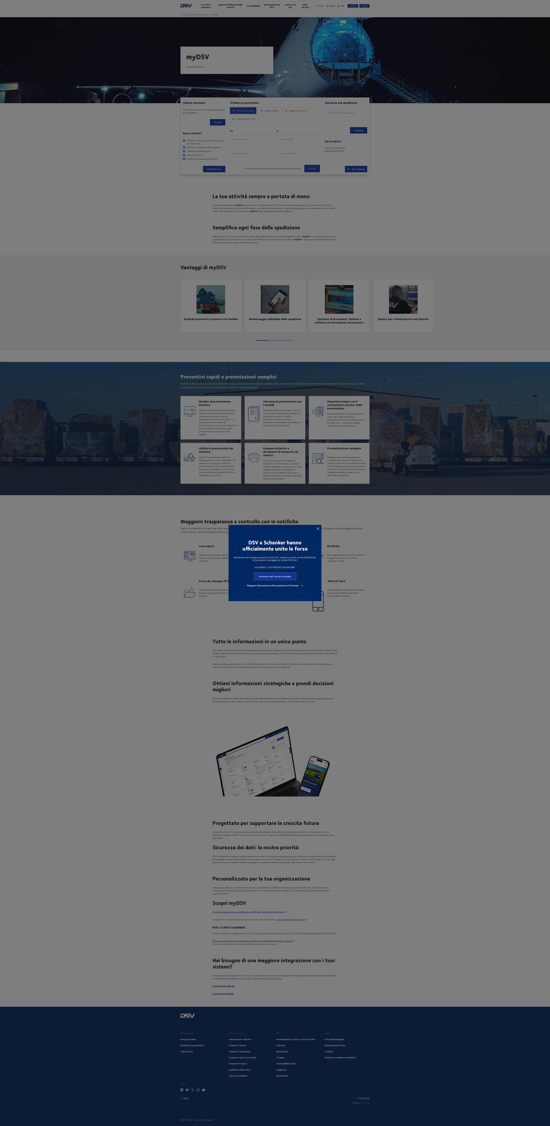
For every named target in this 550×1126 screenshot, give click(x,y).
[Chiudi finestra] (318, 528)
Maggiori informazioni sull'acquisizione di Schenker (273, 585)
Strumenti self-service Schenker (275, 576)
